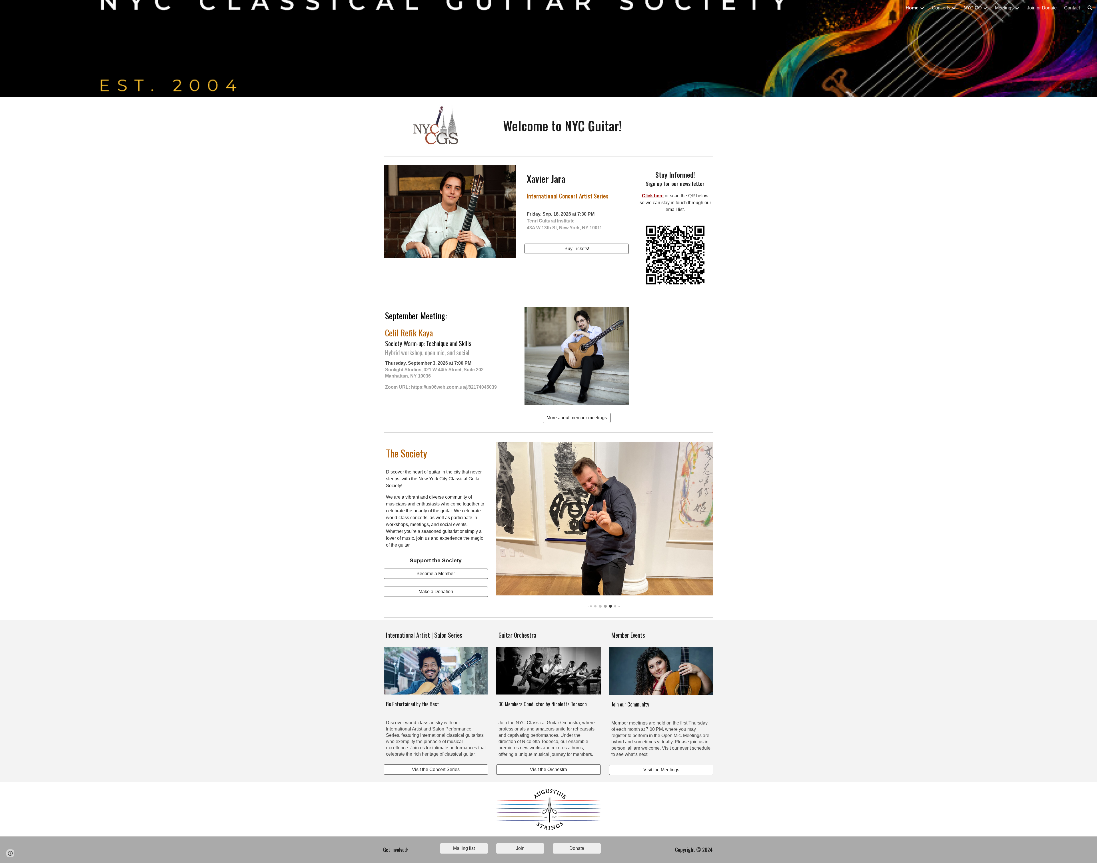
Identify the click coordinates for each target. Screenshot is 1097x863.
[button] (1090, 8)
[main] (562, 125)
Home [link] (912, 7)
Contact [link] (1072, 7)
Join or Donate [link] (1042, 7)
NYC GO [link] (973, 7)
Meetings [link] (1004, 7)
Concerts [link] (941, 7)
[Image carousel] (604, 525)
